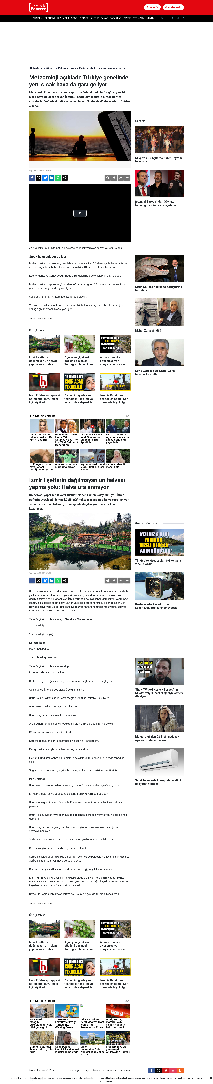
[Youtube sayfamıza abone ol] (178, 18)
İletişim (96, 1070)
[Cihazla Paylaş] (65, 178)
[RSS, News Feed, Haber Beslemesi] (180, 1070)
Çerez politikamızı (138, 1078)
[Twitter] (38, 178)
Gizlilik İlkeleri (109, 1070)
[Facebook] (32, 178)
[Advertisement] (159, 92)
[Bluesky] (45, 178)
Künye (87, 1070)
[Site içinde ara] (183, 18)
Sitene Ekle (124, 1070)
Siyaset (84, 18)
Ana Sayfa (37, 68)
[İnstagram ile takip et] (161, 18)
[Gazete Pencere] (38, 7)
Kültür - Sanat (99, 18)
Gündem (37, 18)
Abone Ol (152, 7)
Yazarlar (115, 18)
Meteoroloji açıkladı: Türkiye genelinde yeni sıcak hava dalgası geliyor (92, 68)
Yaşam (150, 18)
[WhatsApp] (58, 178)
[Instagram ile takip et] (173, 1070)
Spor (74, 18)
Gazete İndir (173, 7)
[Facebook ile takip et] (167, 18)
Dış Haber (63, 18)
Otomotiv (138, 18)
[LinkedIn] (51, 178)
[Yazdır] (108, 178)
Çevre (127, 18)
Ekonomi (50, 18)
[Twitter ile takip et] (172, 18)
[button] (114, 178)
